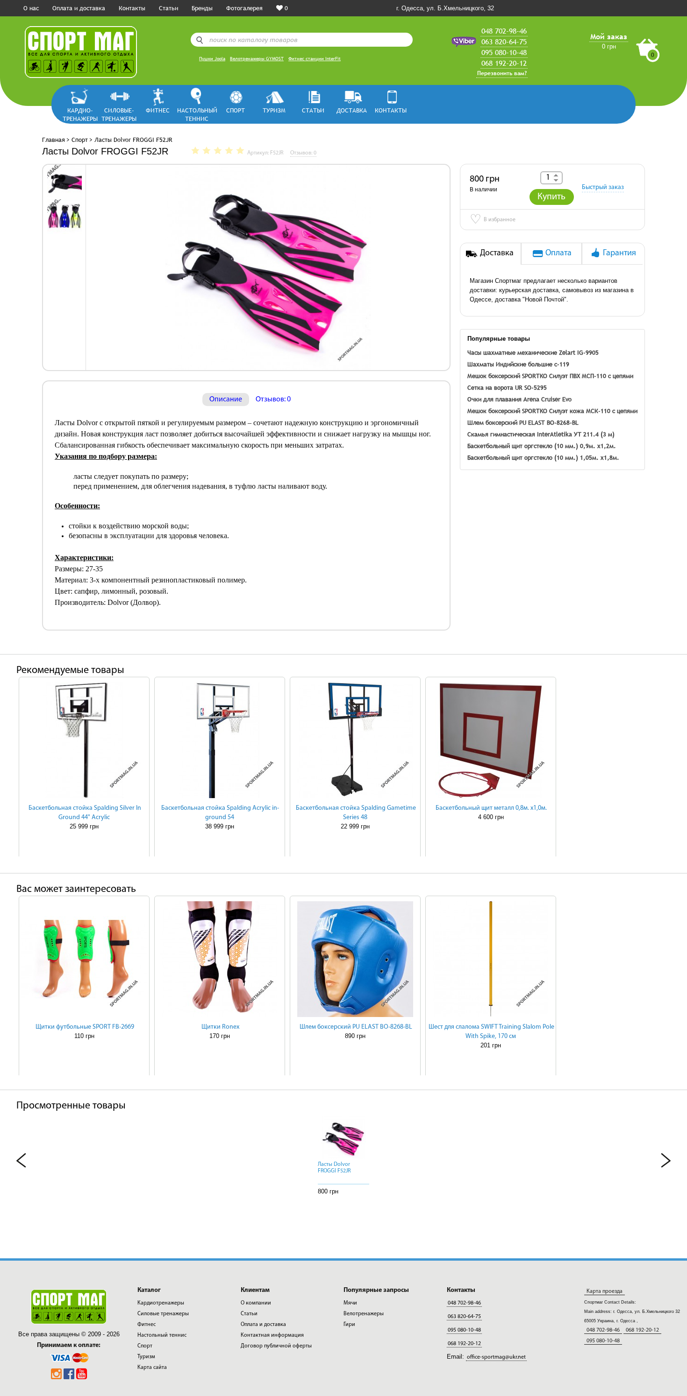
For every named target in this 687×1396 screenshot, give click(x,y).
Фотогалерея (244, 8)
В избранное (492, 220)
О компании (256, 1303)
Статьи (168, 8)
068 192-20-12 (504, 63)
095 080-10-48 (504, 52)
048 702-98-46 (504, 31)
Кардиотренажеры (160, 1303)
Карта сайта (152, 1367)
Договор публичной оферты (276, 1346)
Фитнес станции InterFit (314, 58)
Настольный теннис (196, 114)
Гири (349, 1324)
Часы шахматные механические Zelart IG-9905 (533, 352)
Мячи (350, 1303)
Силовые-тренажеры (118, 114)
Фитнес (158, 110)
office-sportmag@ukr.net (496, 1357)
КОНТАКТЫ (391, 110)
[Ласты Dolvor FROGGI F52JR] (64, 181)
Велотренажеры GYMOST (257, 58)
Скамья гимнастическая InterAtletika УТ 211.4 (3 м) (541, 434)
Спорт (235, 110)
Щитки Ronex (220, 1027)
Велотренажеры (364, 1314)
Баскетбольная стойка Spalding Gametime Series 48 (356, 813)
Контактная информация (272, 1335)
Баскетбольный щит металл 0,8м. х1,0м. (491, 808)
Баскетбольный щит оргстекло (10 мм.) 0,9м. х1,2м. (541, 446)
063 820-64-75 (504, 41)
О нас (31, 8)
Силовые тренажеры (163, 1314)
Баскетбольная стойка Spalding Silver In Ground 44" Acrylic (85, 813)
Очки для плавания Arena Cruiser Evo (519, 399)
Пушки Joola (212, 58)
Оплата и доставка (78, 8)
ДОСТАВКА (351, 110)
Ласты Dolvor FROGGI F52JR (334, 1168)
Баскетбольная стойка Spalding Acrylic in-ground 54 (220, 813)
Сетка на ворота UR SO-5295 (507, 387)
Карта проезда (605, 1291)
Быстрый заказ (603, 187)
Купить (551, 197)
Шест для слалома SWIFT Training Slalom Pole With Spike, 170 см (491, 1032)
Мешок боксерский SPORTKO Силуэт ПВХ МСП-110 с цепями (550, 376)
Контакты (132, 8)
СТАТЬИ (313, 110)
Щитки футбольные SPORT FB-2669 (85, 1027)
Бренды (202, 8)
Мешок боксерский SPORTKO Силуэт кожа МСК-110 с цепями (552, 411)
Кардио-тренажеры (80, 114)
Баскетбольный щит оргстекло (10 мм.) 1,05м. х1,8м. (543, 457)
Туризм (274, 110)
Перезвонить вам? (502, 73)
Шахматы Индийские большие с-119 (518, 364)
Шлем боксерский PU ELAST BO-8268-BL (523, 422)
